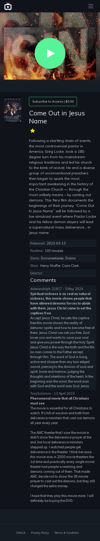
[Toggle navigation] (91, 6)
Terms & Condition (66, 533)
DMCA (20, 533)
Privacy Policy (40, 533)
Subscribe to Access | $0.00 (53, 101)
